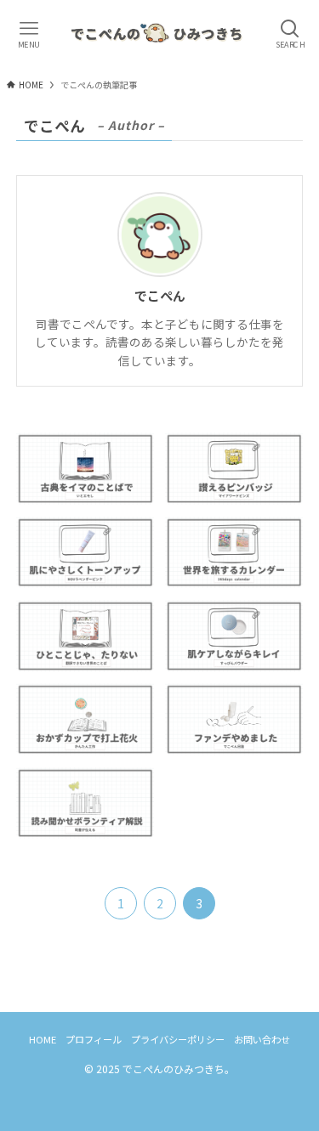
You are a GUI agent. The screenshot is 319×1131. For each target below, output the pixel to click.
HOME (42, 1039)
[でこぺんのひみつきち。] (159, 34)
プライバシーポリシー (178, 1039)
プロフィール (94, 1039)
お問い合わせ (262, 1039)
